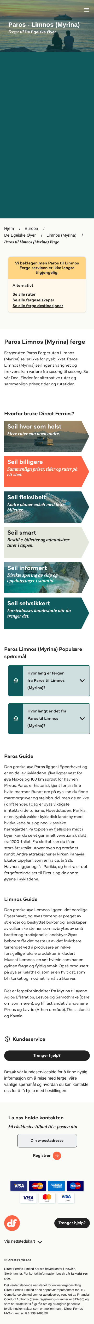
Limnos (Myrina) (61, 235)
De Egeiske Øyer (20, 235)
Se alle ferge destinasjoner (38, 306)
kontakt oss (79, 1273)
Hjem (9, 228)
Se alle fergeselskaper (33, 300)
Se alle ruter (24, 294)
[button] (49, 680)
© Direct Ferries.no (17, 1260)
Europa (31, 228)
